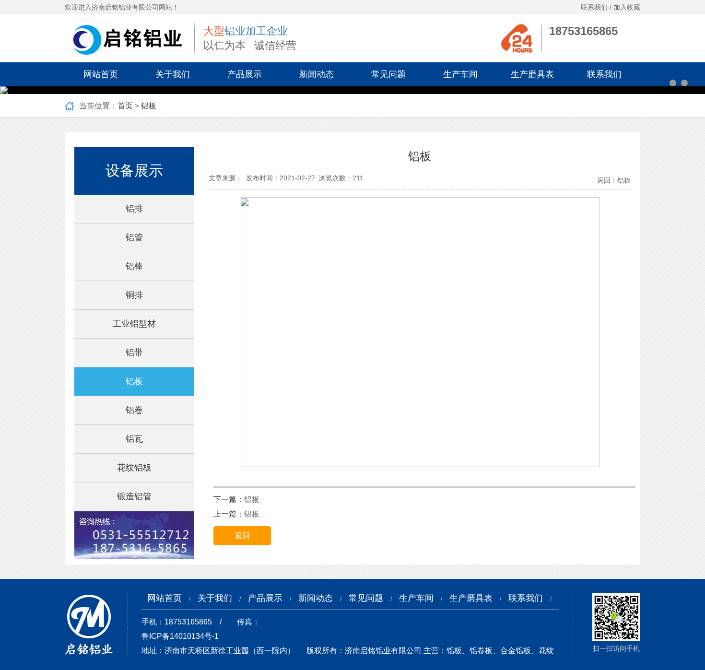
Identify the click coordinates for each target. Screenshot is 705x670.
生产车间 (460, 74)
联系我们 (594, 7)
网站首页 (100, 74)
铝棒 (134, 266)
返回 (242, 535)
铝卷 (134, 410)
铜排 (134, 295)
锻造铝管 (134, 496)
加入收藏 (626, 7)
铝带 (134, 352)
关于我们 (172, 74)
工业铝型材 (134, 324)
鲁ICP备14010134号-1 (180, 636)
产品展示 (244, 74)
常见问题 (388, 74)
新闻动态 (316, 74)
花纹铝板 (134, 467)
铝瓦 (134, 439)
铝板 (148, 106)
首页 (125, 106)
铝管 (134, 237)
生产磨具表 (532, 74)
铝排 (134, 208)
